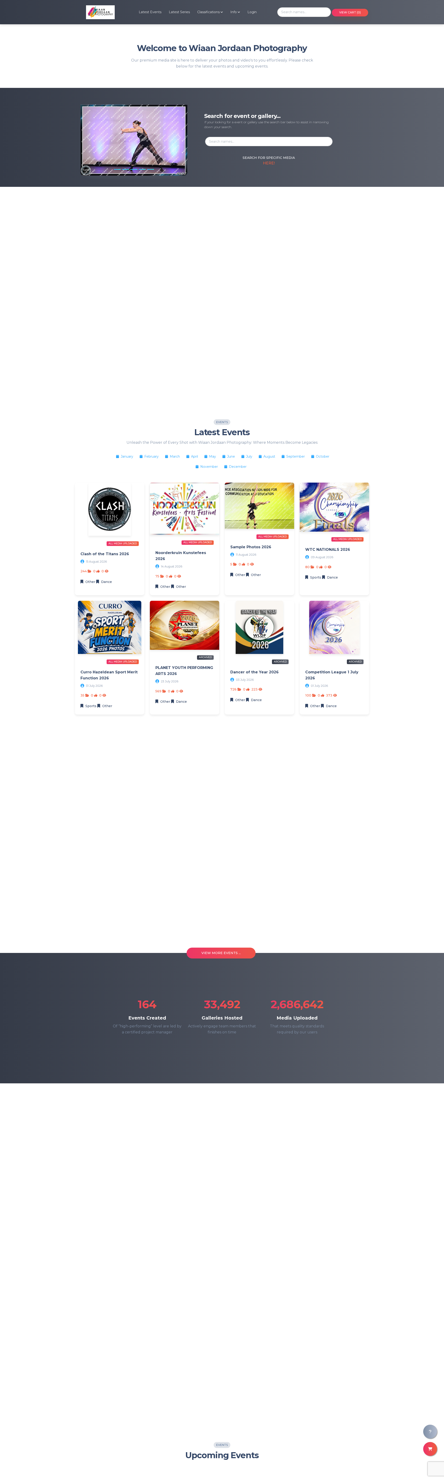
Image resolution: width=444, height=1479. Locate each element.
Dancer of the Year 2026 (254, 672)
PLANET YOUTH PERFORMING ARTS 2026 (184, 671)
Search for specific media (269, 158)
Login (252, 12)
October (322, 456)
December (237, 467)
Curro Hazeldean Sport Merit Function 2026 (109, 675)
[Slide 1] (117, 169)
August (269, 456)
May (212, 456)
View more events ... (221, 953)
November (209, 467)
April (194, 456)
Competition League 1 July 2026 (331, 675)
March (175, 456)
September (295, 456)
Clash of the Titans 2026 (104, 554)
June (231, 456)
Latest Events (150, 12)
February (151, 456)
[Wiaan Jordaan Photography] (95, 12)
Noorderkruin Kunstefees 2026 (180, 556)
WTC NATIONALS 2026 (327, 549)
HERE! (269, 163)
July (249, 456)
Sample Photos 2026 (250, 547)
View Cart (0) (350, 12)
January (127, 456)
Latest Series (179, 12)
